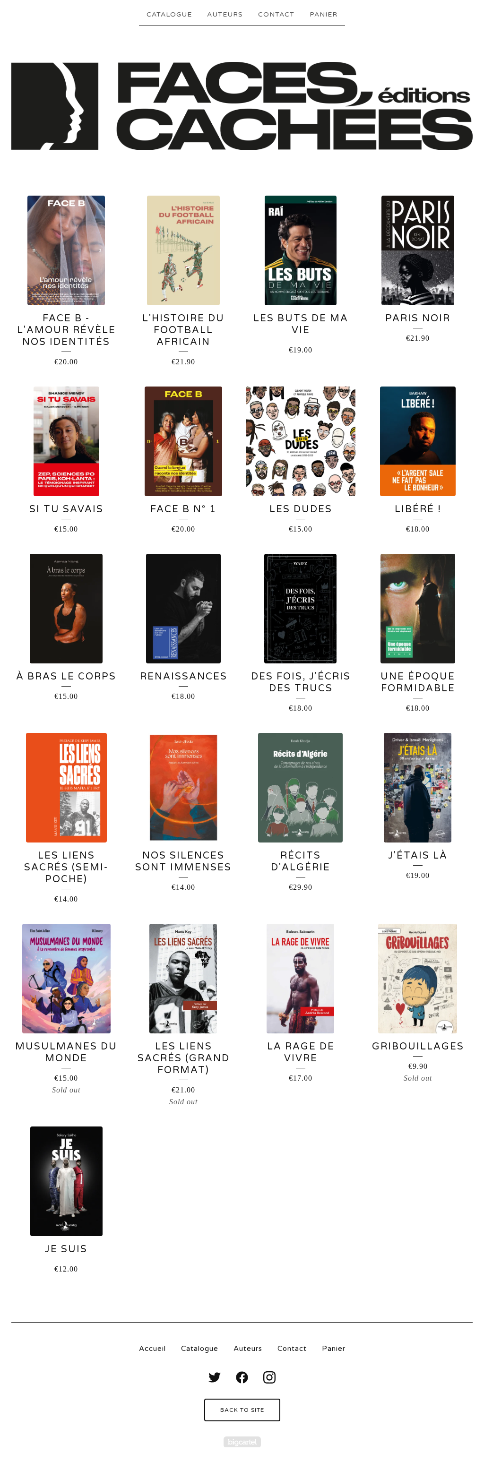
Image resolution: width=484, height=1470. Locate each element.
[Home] (242, 106)
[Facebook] (242, 1377)
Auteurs (225, 14)
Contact (276, 14)
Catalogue (169, 14)
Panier (323, 14)
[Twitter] (214, 1377)
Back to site (242, 1410)
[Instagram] (269, 1377)
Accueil (152, 1348)
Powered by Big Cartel (242, 1441)
